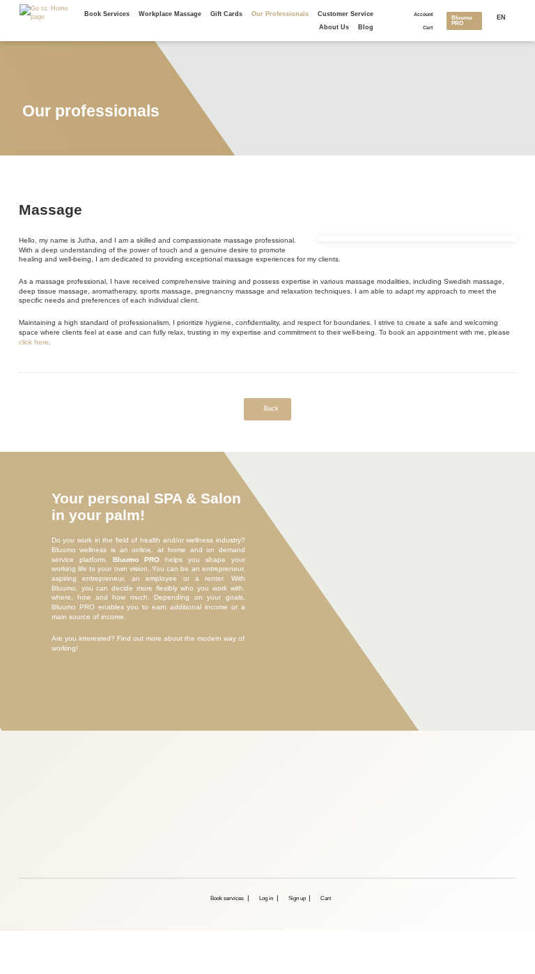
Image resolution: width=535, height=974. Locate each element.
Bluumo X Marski (143, 836)
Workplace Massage (170, 13)
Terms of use (137, 796)
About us (334, 27)
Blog (365, 27)
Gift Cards (226, 13)
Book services (107, 13)
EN (501, 17)
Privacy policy (138, 782)
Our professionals (280, 13)
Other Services (140, 769)
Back (271, 408)
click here (34, 342)
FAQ (124, 823)
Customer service (345, 13)
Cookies (130, 810)
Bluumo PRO (461, 20)
